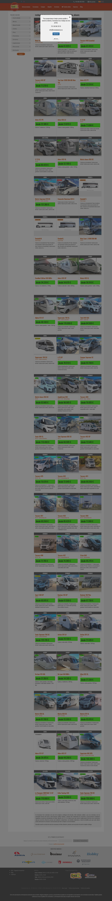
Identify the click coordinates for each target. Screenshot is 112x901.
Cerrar (56, 38)
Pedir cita (56, 34)
